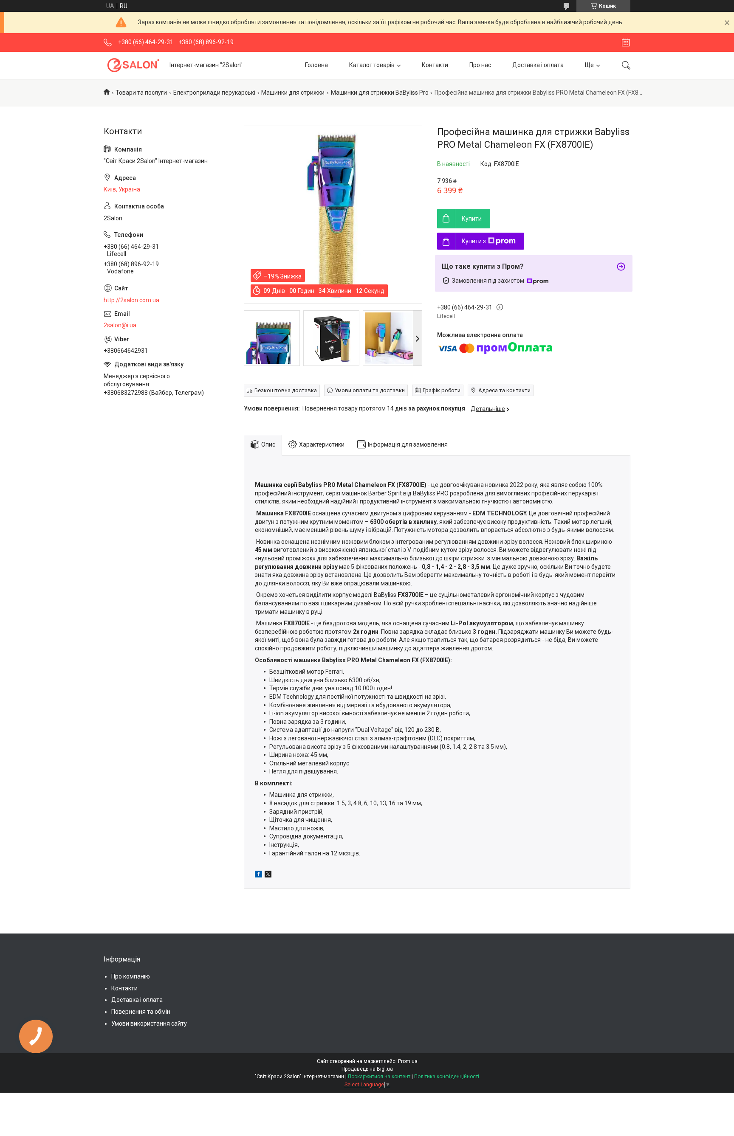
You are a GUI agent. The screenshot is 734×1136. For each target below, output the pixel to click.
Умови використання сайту (149, 1023)
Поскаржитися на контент (379, 1077)
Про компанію (130, 976)
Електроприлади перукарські (214, 92)
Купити (472, 218)
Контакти (435, 65)
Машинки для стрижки (293, 92)
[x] (268, 875)
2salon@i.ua (120, 325)
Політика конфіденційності (446, 1077)
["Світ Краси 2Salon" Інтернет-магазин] (133, 65)
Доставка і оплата (538, 65)
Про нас (480, 65)
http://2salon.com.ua (131, 300)
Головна (316, 65)
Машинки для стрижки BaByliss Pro (380, 92)
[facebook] (258, 875)
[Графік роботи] (626, 42)
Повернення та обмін (140, 1011)
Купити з (474, 241)
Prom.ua (408, 1061)
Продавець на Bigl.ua (367, 1069)
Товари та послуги (141, 92)
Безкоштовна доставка (285, 390)
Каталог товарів (372, 65)
